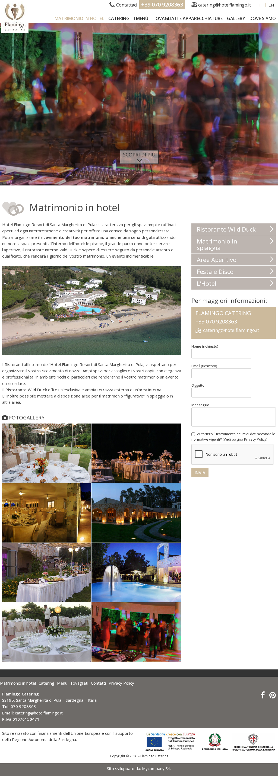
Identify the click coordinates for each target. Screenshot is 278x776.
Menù (62, 683)
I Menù (141, 18)
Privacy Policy (121, 683)
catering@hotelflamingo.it (224, 5)
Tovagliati (79, 683)
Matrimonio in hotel (79, 18)
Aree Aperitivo (216, 259)
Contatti (98, 683)
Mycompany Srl (156, 768)
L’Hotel (206, 283)
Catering (118, 18)
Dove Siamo (262, 18)
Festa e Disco (215, 271)
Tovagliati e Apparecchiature (188, 18)
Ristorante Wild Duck (226, 229)
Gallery (236, 18)
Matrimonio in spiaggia (217, 244)
